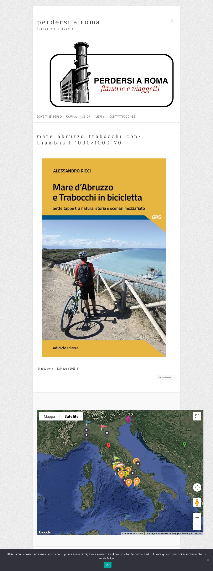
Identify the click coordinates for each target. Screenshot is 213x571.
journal (71, 116)
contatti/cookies (122, 116)
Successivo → (166, 377)
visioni (86, 116)
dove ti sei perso (49, 116)
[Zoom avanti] (197, 517)
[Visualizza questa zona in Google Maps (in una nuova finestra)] (45, 532)
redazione (47, 368)
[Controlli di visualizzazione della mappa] (197, 487)
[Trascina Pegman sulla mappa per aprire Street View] (197, 502)
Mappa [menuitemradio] (49, 416)
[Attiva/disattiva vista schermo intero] (197, 416)
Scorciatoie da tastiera (132, 533)
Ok (107, 564)
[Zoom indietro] (197, 526)
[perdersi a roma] (106, 43)
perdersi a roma (68, 22)
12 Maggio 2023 (66, 368)
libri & (100, 116)
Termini (198, 533)
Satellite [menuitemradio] (71, 416)
